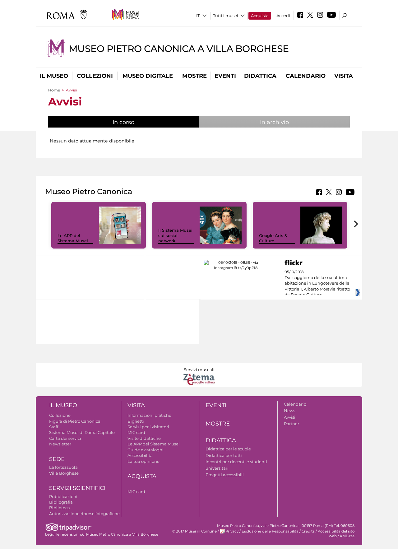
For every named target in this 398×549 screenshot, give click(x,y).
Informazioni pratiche (149, 415)
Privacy (231, 531)
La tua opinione (143, 461)
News (289, 410)
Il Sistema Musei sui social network (175, 235)
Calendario (306, 75)
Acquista (260, 15)
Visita (343, 75)
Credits (308, 531)
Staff (53, 426)
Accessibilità (140, 455)
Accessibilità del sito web (336, 533)
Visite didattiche (144, 438)
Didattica (260, 75)
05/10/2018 (317, 283)
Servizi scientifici (77, 488)
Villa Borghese (64, 473)
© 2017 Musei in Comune (194, 531)
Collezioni (95, 75)
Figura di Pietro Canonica (74, 421)
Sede (57, 459)
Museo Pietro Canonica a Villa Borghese (179, 48)
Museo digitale (148, 75)
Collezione (60, 415)
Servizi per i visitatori (148, 426)
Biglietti (135, 421)
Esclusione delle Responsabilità (270, 531)
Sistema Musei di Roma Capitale (82, 432)
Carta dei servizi (65, 438)
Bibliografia (61, 502)
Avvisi (289, 417)
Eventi (225, 75)
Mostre (194, 75)
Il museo (54, 75)
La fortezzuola (63, 467)
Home (54, 90)
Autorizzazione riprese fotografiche (84, 513)
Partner (291, 423)
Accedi (283, 15)
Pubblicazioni (63, 496)
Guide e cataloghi (145, 449)
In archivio (274, 122)
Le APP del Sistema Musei (73, 238)
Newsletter (60, 443)
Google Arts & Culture (273, 238)
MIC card (136, 432)
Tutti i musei (225, 15)
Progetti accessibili (225, 474)
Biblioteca (59, 507)
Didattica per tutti (224, 455)
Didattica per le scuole (228, 448)
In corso (144, 122)
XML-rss (347, 536)
